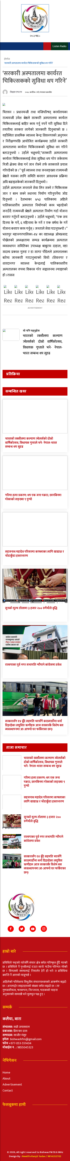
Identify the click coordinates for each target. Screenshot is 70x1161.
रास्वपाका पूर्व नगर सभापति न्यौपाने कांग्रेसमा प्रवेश (33, 664)
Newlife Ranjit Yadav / (34, 1156)
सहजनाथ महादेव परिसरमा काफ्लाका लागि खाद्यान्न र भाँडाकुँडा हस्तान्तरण (34, 553)
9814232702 (54, 1156)
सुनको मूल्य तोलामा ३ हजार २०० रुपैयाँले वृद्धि (31, 608)
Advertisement (12, 1084)
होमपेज (7, 59)
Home (6, 1072)
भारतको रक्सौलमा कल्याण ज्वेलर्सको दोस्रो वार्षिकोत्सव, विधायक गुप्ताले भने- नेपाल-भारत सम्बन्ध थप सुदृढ (31, 442)
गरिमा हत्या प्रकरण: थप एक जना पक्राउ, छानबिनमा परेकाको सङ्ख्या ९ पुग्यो (33, 497)
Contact (8, 1090)
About (6, 1078)
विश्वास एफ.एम (16, 92)
